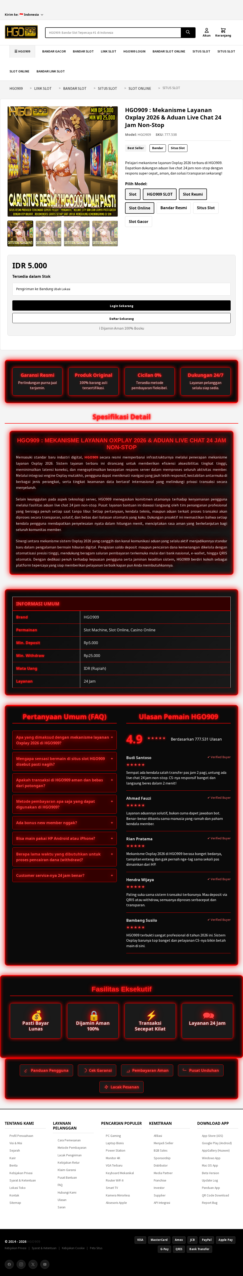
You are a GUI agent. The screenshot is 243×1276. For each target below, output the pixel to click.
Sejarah (14, 1150)
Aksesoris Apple (116, 1203)
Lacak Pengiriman (70, 1155)
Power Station (115, 1150)
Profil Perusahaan (21, 1136)
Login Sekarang (121, 306)
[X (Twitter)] (32, 1264)
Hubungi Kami (67, 1193)
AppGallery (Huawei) (216, 1150)
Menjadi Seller (163, 1143)
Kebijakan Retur (68, 1163)
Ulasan (62, 1200)
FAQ (60, 1185)
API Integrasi (162, 1203)
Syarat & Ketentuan (22, 1180)
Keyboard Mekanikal (120, 1173)
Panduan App (211, 1188)
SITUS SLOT (201, 51)
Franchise (160, 1180)
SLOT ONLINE (19, 71)
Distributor (161, 1165)
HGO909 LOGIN (134, 51)
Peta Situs (96, 1248)
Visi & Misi (15, 1143)
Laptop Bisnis (115, 1143)
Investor (159, 1188)
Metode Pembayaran (72, 1148)
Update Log (210, 1180)
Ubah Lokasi (62, 289)
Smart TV (112, 1188)
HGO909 (16, 88)
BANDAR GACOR (54, 51)
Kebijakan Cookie (73, 1248)
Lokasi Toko (17, 1188)
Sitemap (15, 1203)
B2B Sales (160, 1150)
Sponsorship (162, 1158)
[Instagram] (21, 1264)
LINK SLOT (108, 51)
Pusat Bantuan (67, 1178)
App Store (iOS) (212, 1136)
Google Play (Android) (217, 1143)
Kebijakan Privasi (21, 1173)
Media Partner (163, 1173)
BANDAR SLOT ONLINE (169, 51)
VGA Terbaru (114, 1165)
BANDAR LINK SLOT (51, 71)
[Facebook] (9, 1264)
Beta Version (210, 1173)
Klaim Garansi (67, 1170)
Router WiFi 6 (115, 1180)
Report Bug (209, 1203)
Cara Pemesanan (69, 1140)
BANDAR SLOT (83, 51)
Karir (12, 1158)
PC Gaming (113, 1136)
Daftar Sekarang (121, 319)
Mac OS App (210, 1165)
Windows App (211, 1158)
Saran (61, 1207)
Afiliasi (158, 1136)
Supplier (159, 1195)
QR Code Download (215, 1195)
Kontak (14, 1195)
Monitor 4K (113, 1158)
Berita (13, 1165)
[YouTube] (44, 1264)
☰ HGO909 (22, 51)
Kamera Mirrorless (118, 1195)
